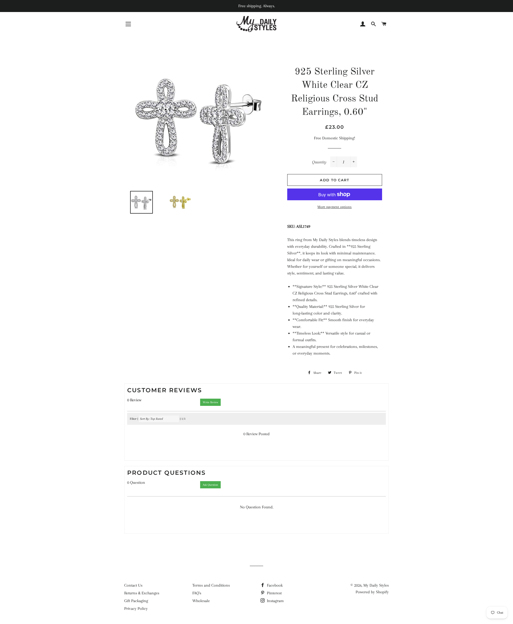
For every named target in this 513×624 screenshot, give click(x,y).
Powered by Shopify (372, 592)
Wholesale (201, 600)
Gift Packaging (136, 600)
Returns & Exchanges (141, 593)
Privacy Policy (136, 608)
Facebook (274, 585)
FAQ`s (196, 593)
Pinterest (274, 593)
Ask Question (210, 484)
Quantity (319, 162)
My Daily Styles (376, 585)
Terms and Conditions (211, 585)
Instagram (275, 600)
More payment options (334, 207)
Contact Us (133, 585)
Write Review (210, 402)
